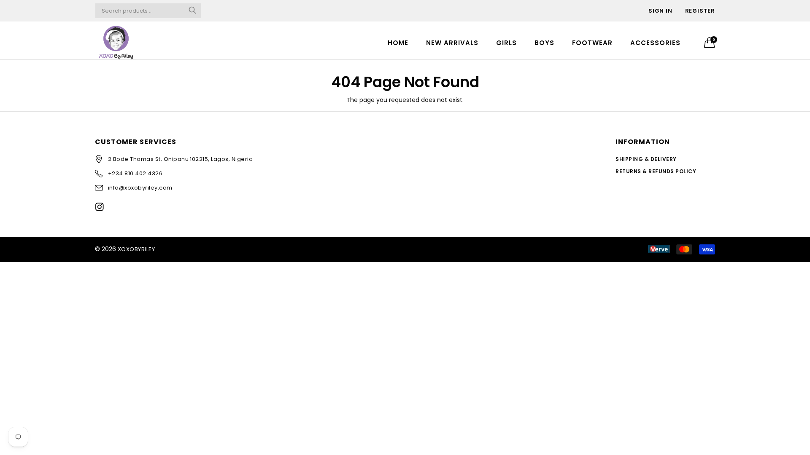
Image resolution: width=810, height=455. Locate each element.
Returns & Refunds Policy (656, 171)
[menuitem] (398, 42)
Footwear (592, 42)
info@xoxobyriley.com (140, 188)
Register (700, 11)
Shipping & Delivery (646, 159)
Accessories (655, 42)
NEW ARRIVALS (452, 42)
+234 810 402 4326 (135, 173)
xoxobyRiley (136, 249)
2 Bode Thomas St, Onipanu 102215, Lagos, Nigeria (180, 159)
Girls (506, 42)
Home (398, 42)
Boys (544, 42)
